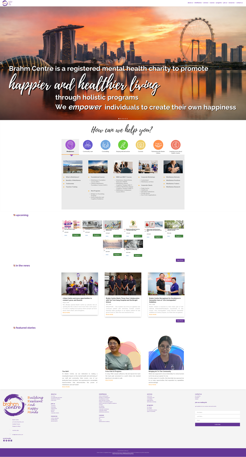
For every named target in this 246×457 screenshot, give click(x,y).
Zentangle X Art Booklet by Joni (92, 229)
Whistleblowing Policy (128, 453)
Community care (88, 151)
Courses (140, 151)
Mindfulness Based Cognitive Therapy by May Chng (133, 230)
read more (66, 312)
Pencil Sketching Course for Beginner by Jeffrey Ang (132, 249)
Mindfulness (70, 151)
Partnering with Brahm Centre (158, 152)
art (99, 418)
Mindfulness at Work (147, 182)
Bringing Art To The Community (160, 371)
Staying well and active (123, 151)
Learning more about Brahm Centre (175, 152)
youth (100, 420)
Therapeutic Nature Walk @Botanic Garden (173, 230)
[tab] (70, 147)
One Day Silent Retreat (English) (113, 248)
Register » (76, 235)
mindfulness (101, 417)
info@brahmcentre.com (17, 434)
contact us (239, 4)
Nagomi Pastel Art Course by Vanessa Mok (112, 230)
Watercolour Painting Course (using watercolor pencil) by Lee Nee (154, 230)
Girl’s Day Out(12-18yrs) (69, 229)
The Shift (65, 371)
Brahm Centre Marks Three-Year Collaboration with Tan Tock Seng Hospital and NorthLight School (122, 300)
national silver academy (104, 421)
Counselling (105, 151)
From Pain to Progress (113, 371)
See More (180, 260)
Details (65, 235)
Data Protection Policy (117, 453)
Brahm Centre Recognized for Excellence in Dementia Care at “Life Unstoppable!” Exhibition (165, 300)
